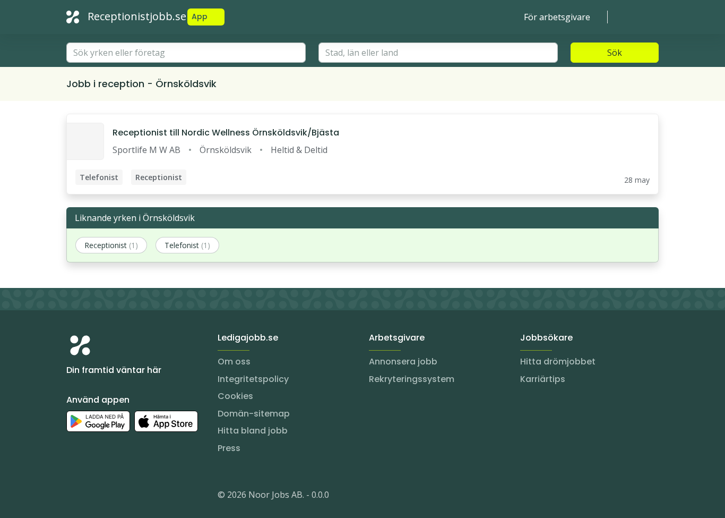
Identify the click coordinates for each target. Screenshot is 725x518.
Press (229, 448)
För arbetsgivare (557, 17)
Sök (614, 52)
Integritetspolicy (253, 379)
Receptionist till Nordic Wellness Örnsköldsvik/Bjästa (226, 132)
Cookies (235, 396)
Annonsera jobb (403, 361)
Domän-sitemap (254, 413)
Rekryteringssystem (411, 379)
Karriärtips (542, 379)
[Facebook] (117, 496)
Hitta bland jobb (253, 430)
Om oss (234, 361)
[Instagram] (74, 496)
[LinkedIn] (96, 496)
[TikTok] (138, 496)
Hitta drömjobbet (557, 361)
